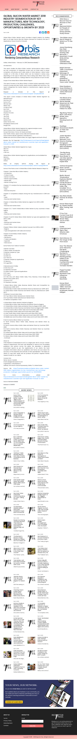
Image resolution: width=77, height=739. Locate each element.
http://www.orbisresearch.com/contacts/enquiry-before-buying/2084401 (26, 165)
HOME (6, 9)
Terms (5, 718)
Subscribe (32, 726)
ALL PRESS (25, 9)
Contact (6, 725)
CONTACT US (34, 9)
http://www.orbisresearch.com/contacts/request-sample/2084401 (24, 94)
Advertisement (8, 723)
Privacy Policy (8, 721)
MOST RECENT (15, 9)
